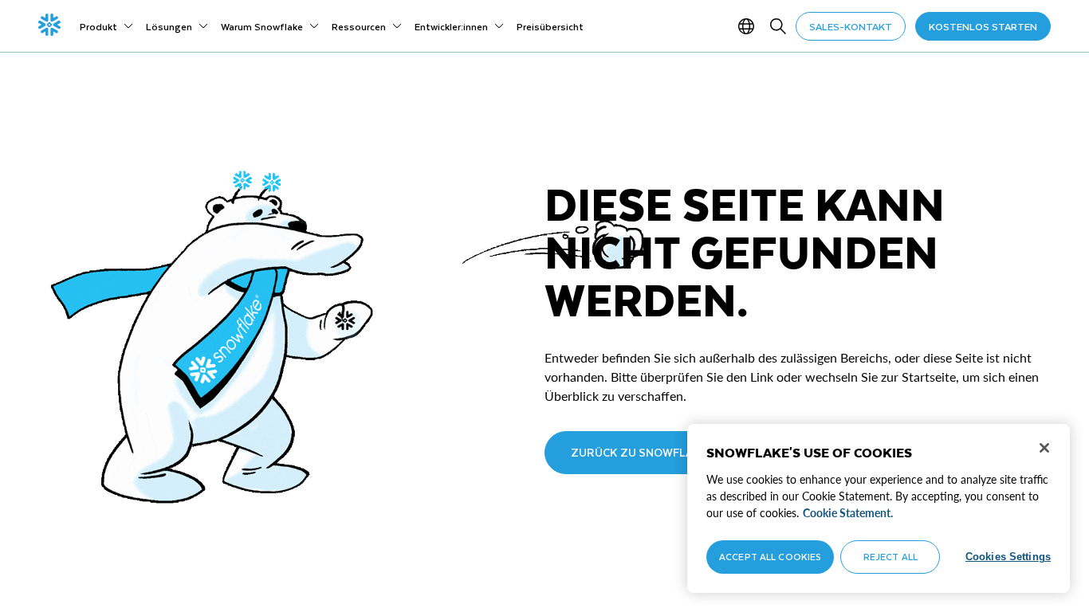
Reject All (890, 556)
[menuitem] (106, 26)
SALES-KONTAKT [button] (850, 26)
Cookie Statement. (848, 513)
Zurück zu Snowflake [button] (639, 452)
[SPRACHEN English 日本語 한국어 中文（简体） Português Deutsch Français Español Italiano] (749, 26)
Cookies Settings (1008, 557)
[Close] (1044, 447)
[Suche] (778, 26)
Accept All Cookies (770, 556)
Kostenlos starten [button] (983, 26)
